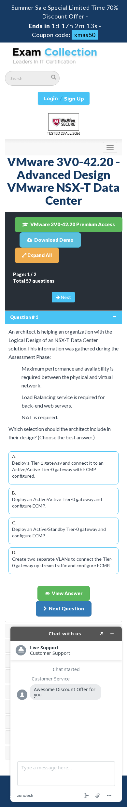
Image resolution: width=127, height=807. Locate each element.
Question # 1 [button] (24, 317)
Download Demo (54, 240)
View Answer (67, 593)
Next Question (66, 608)
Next (65, 297)
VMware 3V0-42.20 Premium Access (72, 224)
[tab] (63, 317)
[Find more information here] (66, 714)
